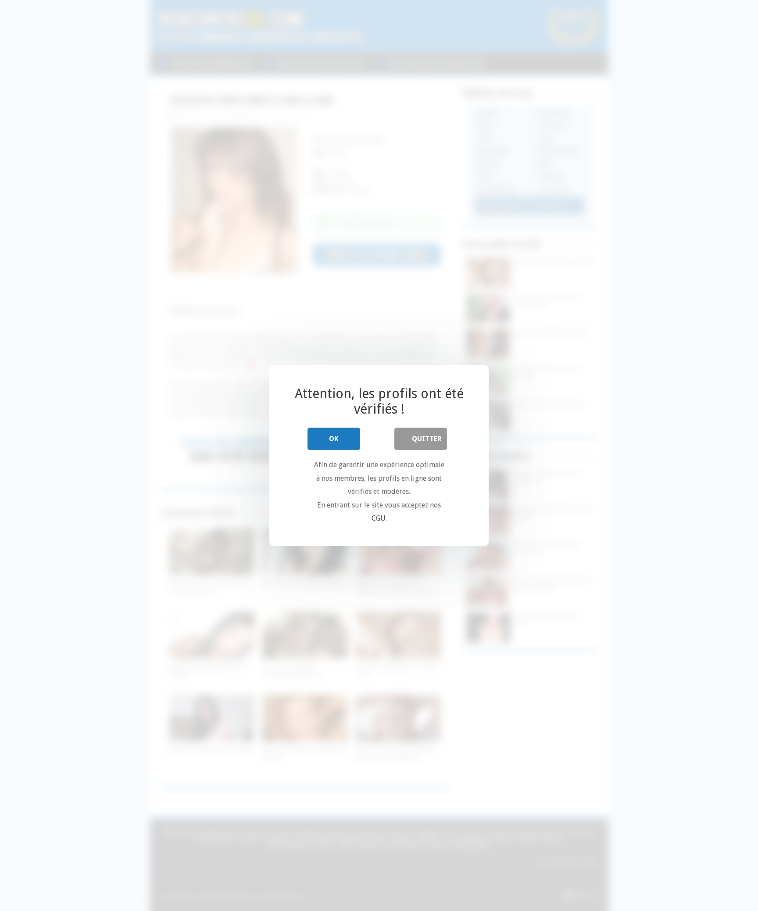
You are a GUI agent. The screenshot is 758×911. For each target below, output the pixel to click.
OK (334, 439)
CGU (379, 518)
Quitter (427, 439)
